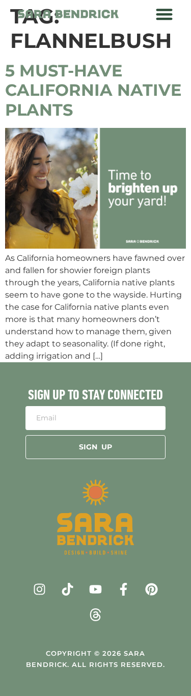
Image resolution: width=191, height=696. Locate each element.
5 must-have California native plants (93, 90)
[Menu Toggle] (164, 14)
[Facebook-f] (124, 589)
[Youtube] (95, 589)
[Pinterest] (152, 589)
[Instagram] (39, 589)
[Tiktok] (67, 589)
